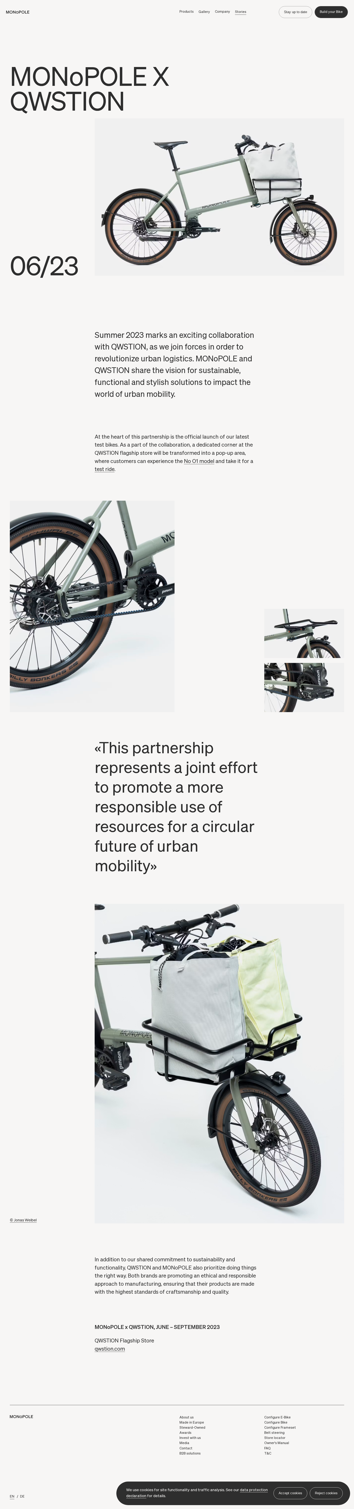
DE (22, 1496)
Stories (240, 12)
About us (186, 1417)
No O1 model (199, 461)
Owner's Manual (276, 1443)
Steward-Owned (192, 1428)
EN (12, 1496)
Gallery (204, 12)
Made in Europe (191, 1422)
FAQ (267, 1448)
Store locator (274, 1438)
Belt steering (274, 1433)
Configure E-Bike (277, 1417)
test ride (105, 469)
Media (184, 1443)
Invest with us (190, 1438)
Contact (185, 1448)
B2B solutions (190, 1453)
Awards (185, 1433)
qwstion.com (110, 1349)
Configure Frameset (280, 1428)
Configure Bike (275, 1422)
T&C (267, 1453)
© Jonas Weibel (23, 1220)
